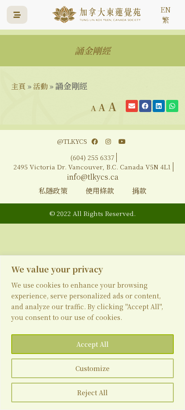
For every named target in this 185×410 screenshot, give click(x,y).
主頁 (18, 86)
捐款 (139, 191)
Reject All (92, 392)
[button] (132, 106)
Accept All (92, 344)
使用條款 (99, 191)
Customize (92, 368)
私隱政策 (53, 191)
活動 (40, 86)
